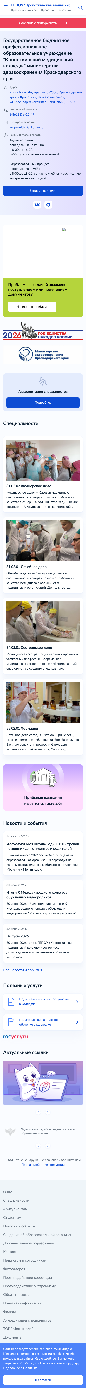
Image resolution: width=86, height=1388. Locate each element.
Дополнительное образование (28, 1243)
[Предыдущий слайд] (38, 1112)
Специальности (16, 1200)
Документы (12, 1337)
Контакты (11, 1252)
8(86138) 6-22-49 (22, 114)
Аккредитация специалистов (27, 1320)
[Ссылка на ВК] (37, 205)
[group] (43, 1083)
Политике (30, 1368)
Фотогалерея (14, 1269)
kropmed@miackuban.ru (27, 127)
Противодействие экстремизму (29, 1286)
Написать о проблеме (32, 306)
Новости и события (19, 1226)
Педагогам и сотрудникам (25, 1260)
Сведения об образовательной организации (39, 1235)
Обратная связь (16, 1295)
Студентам (12, 1218)
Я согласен (43, 1380)
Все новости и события (22, 970)
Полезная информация (22, 1303)
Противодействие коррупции (43, 1164)
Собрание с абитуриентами (39, 23)
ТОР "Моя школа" (18, 1329)
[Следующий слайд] (47, 1112)
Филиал (9, 1312)
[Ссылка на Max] (48, 205)
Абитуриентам (15, 1209)
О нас (8, 1192)
